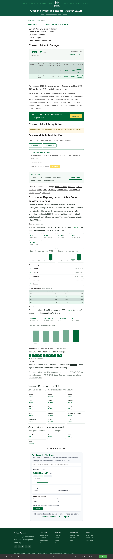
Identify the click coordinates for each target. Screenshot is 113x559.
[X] (19, 546)
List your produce (75, 177)
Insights (24, 3)
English (86, 3)
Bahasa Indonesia (57, 553)
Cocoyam (46, 192)
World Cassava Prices (51, 14)
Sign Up (78, 3)
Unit (58, 498)
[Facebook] (22, 546)
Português (39, 553)
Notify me (55, 166)
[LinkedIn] (15, 546)
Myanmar (35, 284)
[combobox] (56, 464)
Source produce (44, 540)
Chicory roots (34, 192)
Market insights (44, 535)
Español (45, 553)
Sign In (72, 3)
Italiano (50, 553)
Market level (59, 488)
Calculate (38, 508)
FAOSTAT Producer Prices (75, 54)
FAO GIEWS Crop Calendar (54, 375)
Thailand (35, 272)
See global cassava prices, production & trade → (49, 24)
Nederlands (66, 553)
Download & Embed (37, 35)
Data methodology (75, 535)
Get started (73, 537)
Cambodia (35, 268)
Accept (103, 556)
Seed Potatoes (61, 187)
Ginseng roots (74, 189)
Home (42, 14)
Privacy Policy (89, 535)
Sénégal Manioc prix (58, 448)
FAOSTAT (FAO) (76, 372)
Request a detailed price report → (56, 517)
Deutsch (34, 553)
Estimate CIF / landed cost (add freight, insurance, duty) (46, 505)
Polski (72, 553)
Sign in (72, 540)
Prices (59, 14)
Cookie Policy (89, 540)
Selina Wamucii (20, 533)
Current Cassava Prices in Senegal (43, 29)
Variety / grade (36, 488)
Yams (39, 189)
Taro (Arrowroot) (49, 189)
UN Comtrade (52, 372)
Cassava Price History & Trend (41, 32)
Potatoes (71, 187)
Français (28, 553)
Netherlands (36, 280)
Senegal (65, 14)
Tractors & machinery (45, 543)
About (50, 3)
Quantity (35, 498)
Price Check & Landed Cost (40, 41)
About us (57, 535)
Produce (43, 3)
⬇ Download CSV (35, 145)
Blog (56, 543)
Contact (65, 3)
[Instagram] (26, 546)
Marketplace (33, 3)
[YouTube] (29, 546)
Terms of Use (89, 537)
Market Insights (35, 38)
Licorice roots (62, 189)
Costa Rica (36, 276)
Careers (57, 537)
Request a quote (76, 116)
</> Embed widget (50, 145)
